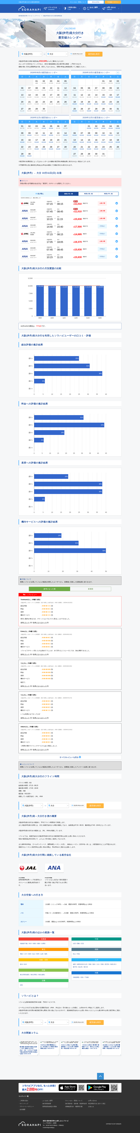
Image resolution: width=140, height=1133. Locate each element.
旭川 (30, 943)
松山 (74, 954)
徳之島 (80, 967)
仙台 (33, 954)
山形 (41, 954)
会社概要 (22, 1109)
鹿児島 (107, 964)
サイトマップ (24, 1103)
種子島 (75, 967)
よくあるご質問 (47, 1100)
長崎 (90, 964)
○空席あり (102, 226)
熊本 (94, 964)
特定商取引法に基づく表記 (96, 1103)
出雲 (74, 943)
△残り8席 (102, 211)
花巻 (29, 954)
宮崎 (102, 964)
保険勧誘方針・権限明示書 (73, 1106)
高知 (78, 954)
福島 (46, 954)
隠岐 (78, 943)
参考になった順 (50, 589)
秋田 (37, 954)
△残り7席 (102, 203)
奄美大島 (113, 964)
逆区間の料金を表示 (77, 54)
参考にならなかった (40, 622)
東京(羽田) (34, 974)
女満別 (43, 943)
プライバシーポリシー (27, 1106)
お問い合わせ (92, 1100)
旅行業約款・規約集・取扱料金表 (76, 1103)
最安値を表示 (94, 54)
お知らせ (91, 1106)
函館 (38, 943)
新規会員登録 (95, 2)
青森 (21, 954)
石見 (82, 943)
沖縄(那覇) (76, 977)
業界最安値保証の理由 (49, 1106)
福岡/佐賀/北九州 (82, 964)
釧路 (34, 943)
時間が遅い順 (88, 193)
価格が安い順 (68, 193)
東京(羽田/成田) (24, 974)
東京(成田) (41, 974)
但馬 (21, 985)
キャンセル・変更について (78, 2)
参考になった (25, 622)
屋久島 (86, 967)
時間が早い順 (108, 193)
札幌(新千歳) (24, 943)
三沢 (25, 954)
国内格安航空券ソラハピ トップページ (29, 15)
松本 (25, 964)
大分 (98, 964)
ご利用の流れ (24, 1100)
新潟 (21, 964)
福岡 (74, 964)
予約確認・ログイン (112, 2)
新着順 (90, 589)
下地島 (87, 977)
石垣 (82, 977)
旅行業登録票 (46, 1103)
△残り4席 (102, 241)
